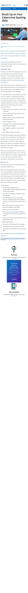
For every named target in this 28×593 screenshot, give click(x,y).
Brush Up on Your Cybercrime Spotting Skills (12, 47)
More (14, 8)
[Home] (9, 5)
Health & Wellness (6, 8)
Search (24, 5)
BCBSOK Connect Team (11, 24)
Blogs (5, 46)
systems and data (13, 212)
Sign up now (14, 295)
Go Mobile (14, 279)
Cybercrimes (4, 62)
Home (2, 46)
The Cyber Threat (5, 238)
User (27, 5)
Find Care (14, 258)
